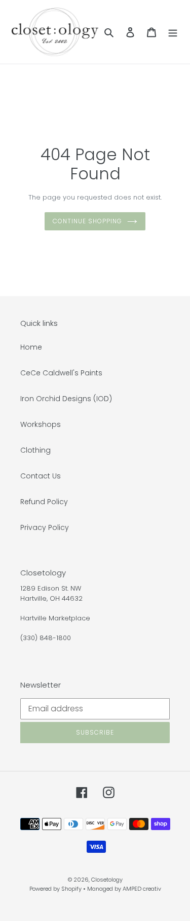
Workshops (40, 424)
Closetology (107, 880)
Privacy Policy (44, 527)
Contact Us (40, 476)
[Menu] (172, 31)
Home (31, 347)
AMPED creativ (142, 889)
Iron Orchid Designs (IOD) (66, 399)
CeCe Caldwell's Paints (61, 373)
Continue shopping (87, 221)
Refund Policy (44, 502)
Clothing (35, 450)
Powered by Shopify (55, 889)
